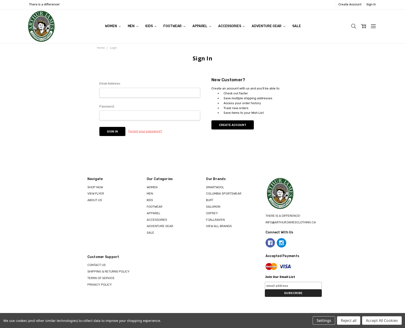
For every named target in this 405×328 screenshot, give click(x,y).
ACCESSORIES (230, 26)
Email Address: (110, 83)
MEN (131, 26)
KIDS (149, 26)
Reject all (348, 320)
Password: (107, 106)
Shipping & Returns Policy (108, 271)
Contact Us (96, 265)
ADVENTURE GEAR (267, 26)
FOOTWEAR (172, 26)
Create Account (349, 4)
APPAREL (200, 26)
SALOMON (213, 206)
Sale (296, 26)
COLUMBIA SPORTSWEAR (223, 193)
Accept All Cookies (382, 320)
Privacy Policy (99, 284)
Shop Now (95, 187)
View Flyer (95, 193)
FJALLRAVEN (215, 219)
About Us (94, 200)
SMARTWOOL (215, 187)
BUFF (209, 200)
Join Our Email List (280, 277)
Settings (324, 320)
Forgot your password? (145, 131)
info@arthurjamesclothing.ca (291, 222)
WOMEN (111, 26)
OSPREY (212, 213)
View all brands (219, 226)
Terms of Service (101, 278)
